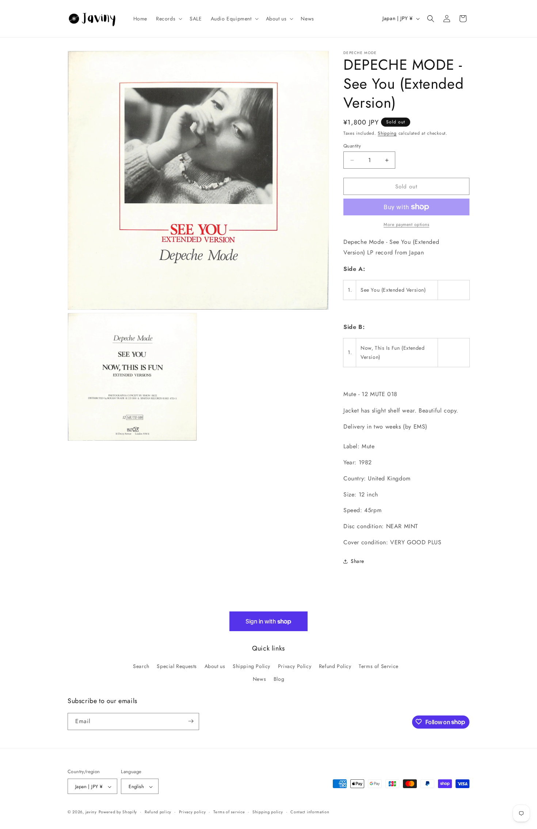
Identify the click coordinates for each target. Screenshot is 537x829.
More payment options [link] (406, 224)
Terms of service (229, 812)
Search (141, 666)
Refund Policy (335, 666)
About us (215, 666)
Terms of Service (379, 666)
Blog (279, 679)
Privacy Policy (294, 666)
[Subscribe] (191, 721)
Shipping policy (267, 812)
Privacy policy (192, 812)
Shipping (387, 133)
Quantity (352, 145)
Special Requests (177, 666)
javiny (91, 812)
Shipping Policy (251, 666)
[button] (168, 18)
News (259, 679)
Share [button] (357, 561)
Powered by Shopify (118, 812)
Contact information (309, 812)
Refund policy (158, 812)
